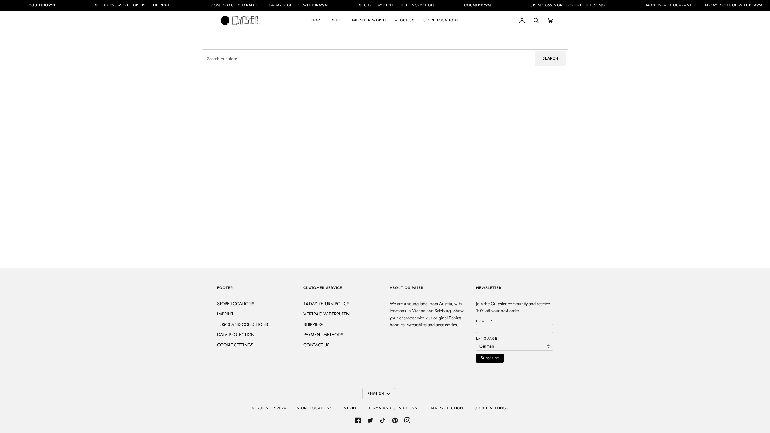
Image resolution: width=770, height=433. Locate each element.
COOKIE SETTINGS (235, 345)
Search (550, 58)
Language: (487, 338)
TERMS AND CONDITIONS (242, 324)
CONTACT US (316, 345)
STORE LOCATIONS (235, 303)
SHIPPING (313, 324)
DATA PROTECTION (235, 334)
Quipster (266, 408)
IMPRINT (225, 314)
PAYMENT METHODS (323, 334)
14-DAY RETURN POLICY (326, 303)
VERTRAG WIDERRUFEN (326, 314)
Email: (484, 321)
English (377, 393)
